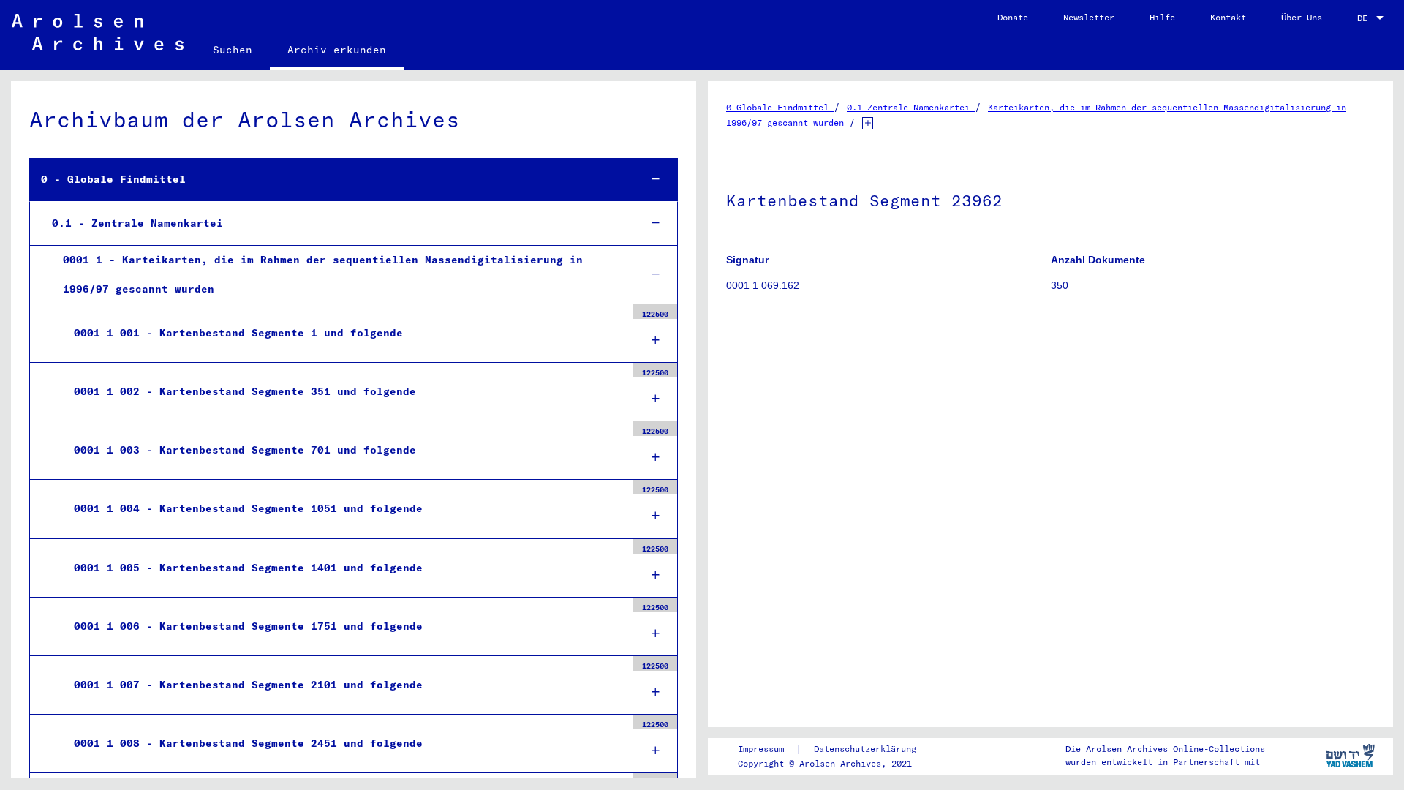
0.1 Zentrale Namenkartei (911, 107)
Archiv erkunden (336, 49)
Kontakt (1228, 17)
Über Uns (1301, 17)
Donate (1012, 17)
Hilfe (1162, 17)
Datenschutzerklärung (865, 748)
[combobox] (1371, 18)
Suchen (232, 49)
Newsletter (1088, 17)
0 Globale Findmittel (780, 107)
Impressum (761, 748)
